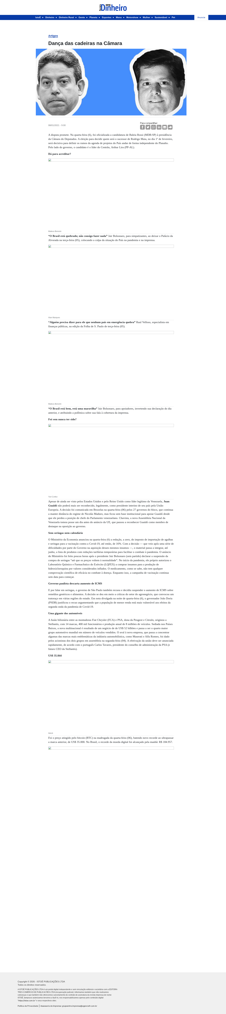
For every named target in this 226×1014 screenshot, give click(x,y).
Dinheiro (49, 17)
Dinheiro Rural (66, 17)
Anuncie (201, 17)
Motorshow (132, 17)
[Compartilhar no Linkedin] (159, 127)
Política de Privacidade (28, 1006)
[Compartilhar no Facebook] (142, 127)
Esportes (106, 17)
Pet (173, 17)
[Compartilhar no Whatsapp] (153, 127)
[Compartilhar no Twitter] (148, 127)
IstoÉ (38, 17)
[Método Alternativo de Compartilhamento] (170, 127)
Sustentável (161, 17)
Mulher (146, 17)
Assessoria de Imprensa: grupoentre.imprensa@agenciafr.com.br (68, 1006)
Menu (119, 17)
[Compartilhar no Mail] (164, 127)
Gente (82, 17)
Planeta (93, 17)
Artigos (53, 35)
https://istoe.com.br (26, 1000)
